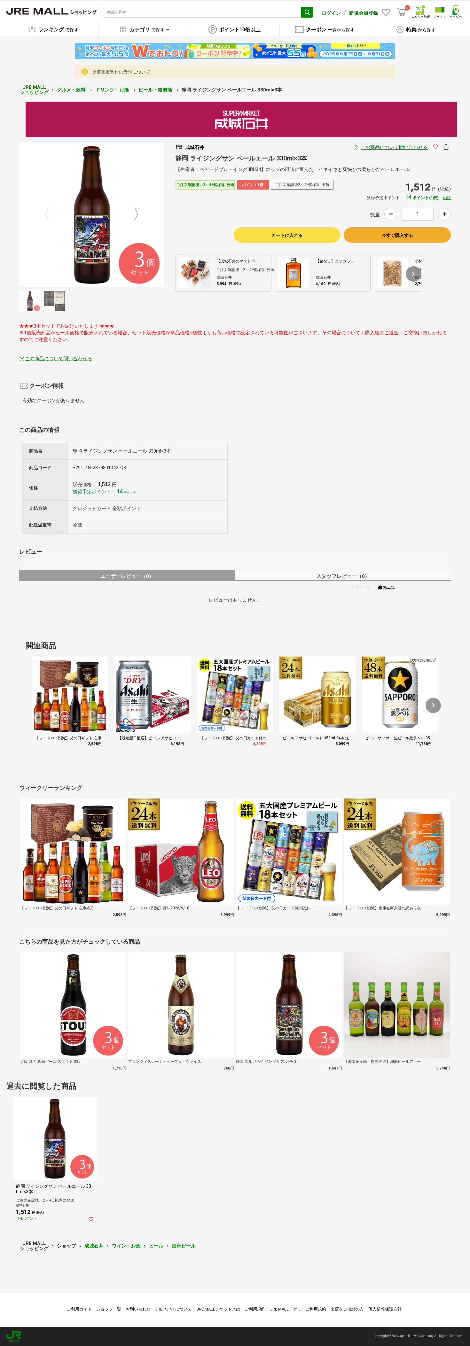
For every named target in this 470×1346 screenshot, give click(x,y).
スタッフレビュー (343, 576)
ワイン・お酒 (126, 1246)
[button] (413, 274)
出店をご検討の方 (347, 1309)
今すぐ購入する (397, 235)
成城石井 (94, 1246)
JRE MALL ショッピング (34, 90)
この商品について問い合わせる (394, 147)
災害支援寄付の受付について (121, 71)
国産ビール (184, 1246)
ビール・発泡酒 (155, 90)
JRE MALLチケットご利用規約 (298, 1309)
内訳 (447, 198)
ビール (156, 1246)
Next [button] (132, 215)
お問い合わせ (138, 1309)
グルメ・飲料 (72, 90)
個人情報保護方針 (385, 1309)
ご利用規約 (255, 1309)
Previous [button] (51, 215)
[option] (91, 214)
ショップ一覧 (108, 1309)
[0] (401, 12)
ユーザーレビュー (127, 576)
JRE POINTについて (173, 1309)
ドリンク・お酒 (112, 90)
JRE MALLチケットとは (218, 1309)
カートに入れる (287, 235)
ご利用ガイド (79, 1309)
